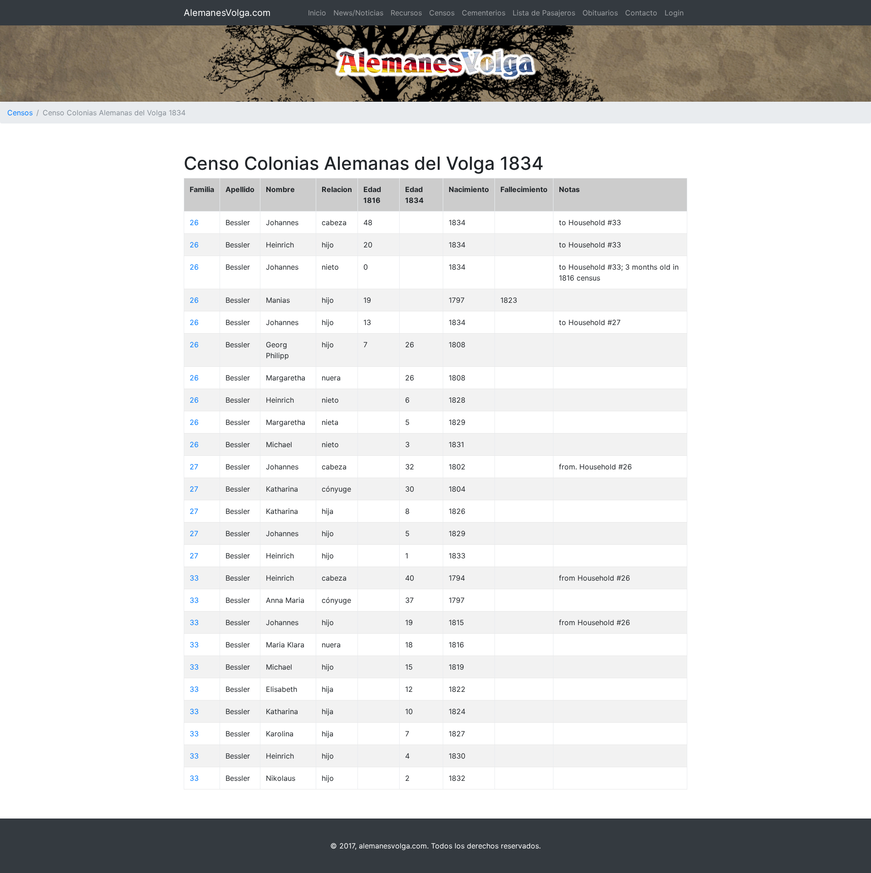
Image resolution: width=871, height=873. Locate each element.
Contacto (641, 12)
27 (194, 466)
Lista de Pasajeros (544, 12)
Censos (442, 12)
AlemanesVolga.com (227, 12)
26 (194, 222)
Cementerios (483, 12)
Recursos (406, 12)
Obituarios (600, 12)
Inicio (317, 12)
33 (194, 577)
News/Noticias (358, 12)
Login (674, 12)
